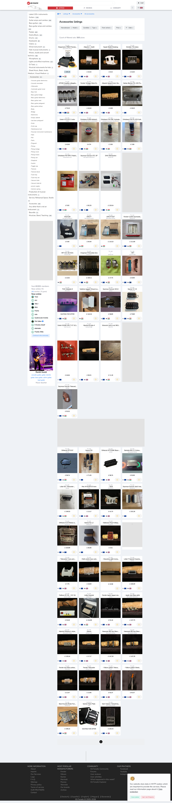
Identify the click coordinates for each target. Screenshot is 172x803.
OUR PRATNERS (37, 790)
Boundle (33, 212)
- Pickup (32, 146)
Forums (93, 771)
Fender (63, 771)
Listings (65, 14)
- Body (31, 109)
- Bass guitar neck (35, 100)
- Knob (31, 123)
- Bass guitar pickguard (36, 103)
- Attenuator (33, 86)
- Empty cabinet (34, 118)
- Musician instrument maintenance (40, 132)
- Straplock (33, 160)
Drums (33, 38)
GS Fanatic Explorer (98, 782)
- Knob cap (33, 126)
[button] (140, 8)
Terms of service (37, 787)
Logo (33, 777)
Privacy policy (36, 784)
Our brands (65, 787)
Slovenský (105, 796)
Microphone (34, 58)
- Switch (32, 163)
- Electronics (33, 115)
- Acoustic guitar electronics (38, 80)
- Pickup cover (34, 152)
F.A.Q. (33, 779)
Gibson (63, 774)
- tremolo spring (34, 189)
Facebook (124, 769)
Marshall (64, 779)
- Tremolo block (34, 172)
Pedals (33, 32)
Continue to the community (40, 335)
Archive (63, 790)
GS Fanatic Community (99, 769)
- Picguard (33, 143)
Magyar (95, 796)
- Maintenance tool (35, 129)
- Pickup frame (34, 155)
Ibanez (63, 777)
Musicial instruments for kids (41, 67)
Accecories (34, 204)
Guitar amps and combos (40, 20)
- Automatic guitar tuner (37, 89)
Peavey (63, 782)
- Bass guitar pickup (36, 106)
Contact (34, 792)
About (33, 769)
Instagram (124, 774)
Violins (32, 44)
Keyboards (34, 41)
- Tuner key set (34, 178)
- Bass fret (33, 92)
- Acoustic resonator (36, 83)
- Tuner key (33, 175)
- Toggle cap (33, 166)
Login (142, 3)
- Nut (31, 137)
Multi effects (35, 35)
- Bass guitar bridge (35, 95)
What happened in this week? (102, 779)
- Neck (31, 135)
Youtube (123, 771)
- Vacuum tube (34, 180)
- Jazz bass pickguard (36, 120)
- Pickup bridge (34, 149)
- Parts (31, 140)
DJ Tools (33, 64)
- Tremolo (32, 169)
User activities (96, 777)
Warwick (64, 784)
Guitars (33, 17)
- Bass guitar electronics (37, 98)
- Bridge (32, 112)
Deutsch (65, 796)
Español (75, 796)
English (85, 796)
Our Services (36, 774)
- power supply (34, 186)
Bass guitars (35, 23)
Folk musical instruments (39, 50)
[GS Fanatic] (58, 14)
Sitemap (34, 782)
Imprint (33, 771)
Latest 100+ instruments (38, 14)
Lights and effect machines (41, 61)
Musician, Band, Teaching (40, 215)
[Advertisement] (41, 250)
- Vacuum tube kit (35, 183)
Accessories (36, 77)
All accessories (89, 14)
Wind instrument (36, 47)
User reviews (95, 774)
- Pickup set (33, 158)
